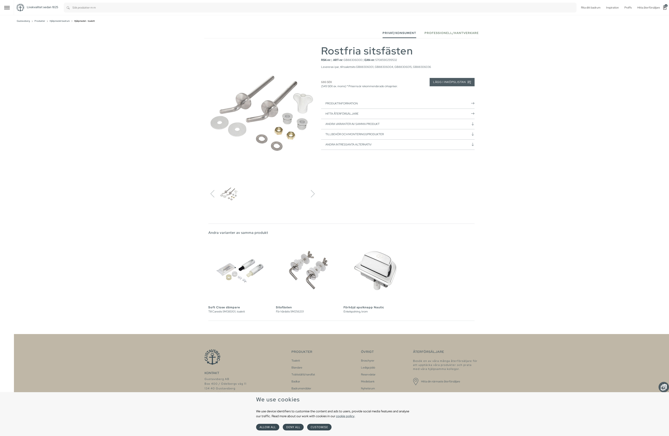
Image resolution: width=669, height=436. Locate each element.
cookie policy (345, 416)
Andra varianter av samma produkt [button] (352, 124)
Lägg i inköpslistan (450, 82)
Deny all (293, 427)
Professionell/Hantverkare (452, 33)
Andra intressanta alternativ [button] (348, 144)
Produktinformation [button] (341, 103)
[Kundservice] (664, 387)
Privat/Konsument (399, 33)
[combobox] (324, 7)
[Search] (68, 7)
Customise (319, 427)
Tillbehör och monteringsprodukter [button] (354, 134)
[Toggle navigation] (7, 7)
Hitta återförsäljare (342, 114)
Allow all (268, 427)
